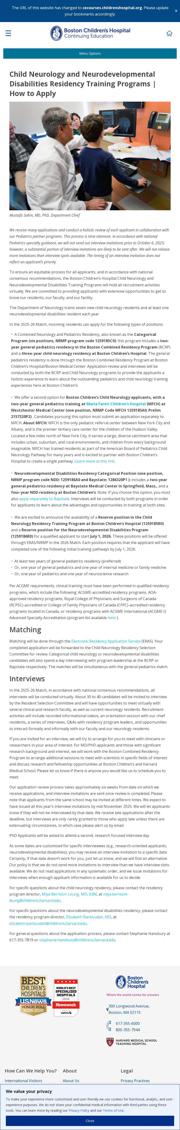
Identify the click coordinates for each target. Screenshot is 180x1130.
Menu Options (90, 53)
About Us (71, 1080)
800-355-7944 (128, 1029)
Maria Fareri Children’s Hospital (116, 403)
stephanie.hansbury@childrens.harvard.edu (77, 939)
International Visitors (23, 1080)
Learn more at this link (94, 461)
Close (90, 1121)
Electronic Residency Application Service (106, 641)
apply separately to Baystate (44, 498)
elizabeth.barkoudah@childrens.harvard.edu (48, 923)
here (112, 617)
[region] (90, 1107)
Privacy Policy (79, 1110)
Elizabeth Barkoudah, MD (88, 916)
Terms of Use (113, 1110)
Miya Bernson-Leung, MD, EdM (69, 894)
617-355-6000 (128, 1023)
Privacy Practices (135, 1080)
